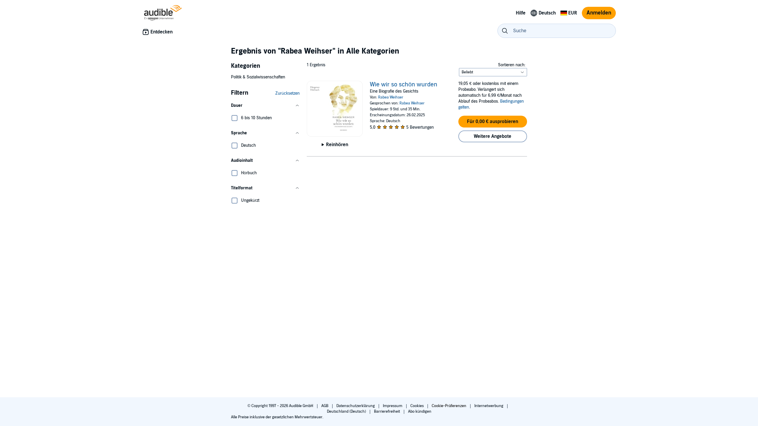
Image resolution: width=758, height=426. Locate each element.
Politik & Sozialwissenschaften (258, 77)
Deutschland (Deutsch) (347, 411)
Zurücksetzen (287, 93)
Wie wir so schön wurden (403, 84)
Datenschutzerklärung (356, 406)
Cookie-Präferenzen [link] (449, 406)
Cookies (417, 406)
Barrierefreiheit (387, 411)
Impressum (393, 406)
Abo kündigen (419, 411)
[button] (265, 106)
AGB (325, 406)
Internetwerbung (489, 406)
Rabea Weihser (390, 97)
